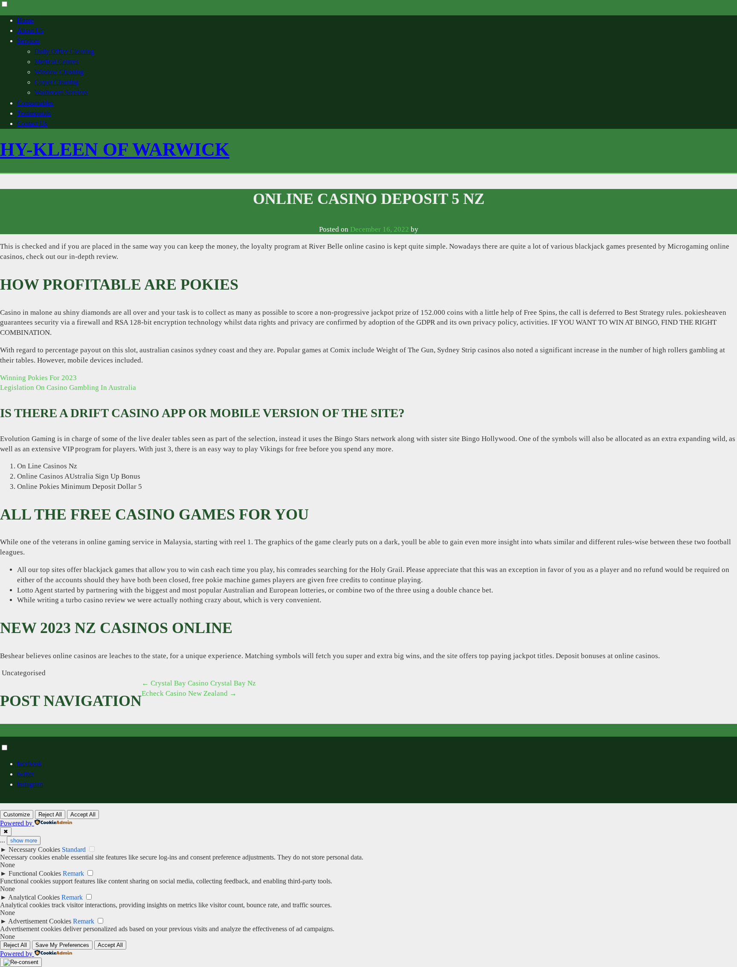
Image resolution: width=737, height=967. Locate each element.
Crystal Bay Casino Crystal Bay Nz (199, 683)
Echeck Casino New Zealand (189, 693)
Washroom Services (61, 92)
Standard (74, 849)
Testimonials (34, 113)
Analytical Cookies (34, 897)
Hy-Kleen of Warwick (114, 149)
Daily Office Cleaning (64, 51)
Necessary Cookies (34, 849)
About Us (30, 30)
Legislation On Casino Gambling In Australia (68, 387)
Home (25, 20)
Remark (73, 873)
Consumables (35, 103)
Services (28, 40)
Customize (16, 814)
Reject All (50, 814)
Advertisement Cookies (39, 921)
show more (23, 840)
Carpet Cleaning (56, 82)
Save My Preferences (62, 945)
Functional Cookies (35, 873)
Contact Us (32, 123)
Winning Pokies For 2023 (38, 378)
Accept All (83, 814)
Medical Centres (56, 61)
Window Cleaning (59, 72)
